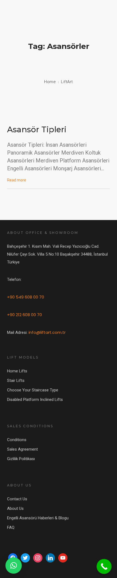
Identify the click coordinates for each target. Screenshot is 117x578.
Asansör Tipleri (36, 129)
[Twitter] (25, 557)
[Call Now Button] (104, 566)
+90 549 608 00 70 (25, 297)
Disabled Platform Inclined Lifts (35, 399)
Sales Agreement (22, 449)
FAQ (10, 527)
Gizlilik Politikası (21, 458)
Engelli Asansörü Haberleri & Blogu (38, 518)
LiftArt (67, 81)
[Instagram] (37, 557)
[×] (13, 565)
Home (50, 81)
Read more (16, 180)
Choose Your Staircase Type (32, 390)
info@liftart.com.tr (47, 332)
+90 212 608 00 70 (24, 315)
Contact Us (17, 499)
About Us (15, 508)
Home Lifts (17, 371)
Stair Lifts (15, 380)
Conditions (16, 439)
